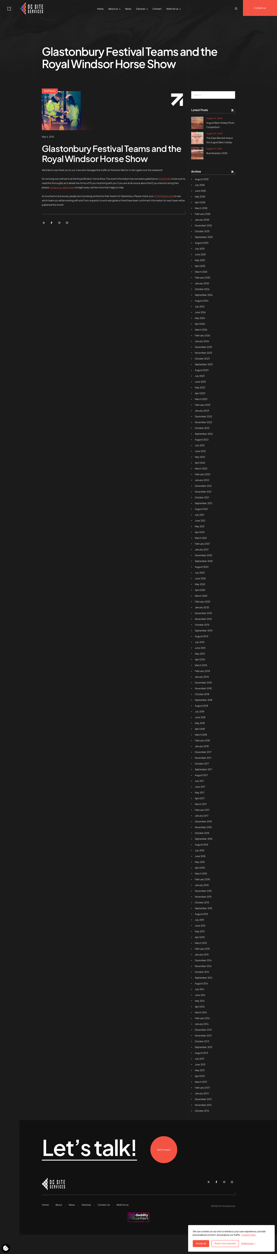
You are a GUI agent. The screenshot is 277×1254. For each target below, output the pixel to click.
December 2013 (203, 1029)
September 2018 (203, 700)
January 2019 (202, 676)
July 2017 (199, 781)
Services (140, 8)
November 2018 (203, 688)
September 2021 (203, 503)
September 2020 (204, 561)
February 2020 (202, 601)
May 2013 (200, 1070)
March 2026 (201, 208)
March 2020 (201, 595)
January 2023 (202, 410)
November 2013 (203, 1035)
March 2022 (201, 468)
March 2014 (201, 1012)
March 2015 (201, 943)
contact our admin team (62, 187)
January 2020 (202, 607)
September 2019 (203, 630)
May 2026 (200, 196)
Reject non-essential (225, 1243)
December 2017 (203, 752)
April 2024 (200, 323)
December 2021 (203, 485)
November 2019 (203, 619)
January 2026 (202, 219)
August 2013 (201, 1053)
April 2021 (200, 532)
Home (100, 8)
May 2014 (200, 1000)
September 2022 (204, 433)
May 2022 (200, 457)
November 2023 (203, 352)
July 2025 (200, 248)
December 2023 (203, 347)
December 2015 (203, 891)
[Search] (232, 95)
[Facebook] (51, 223)
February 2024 (202, 335)
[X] (44, 223)
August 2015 (201, 914)
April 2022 (200, 462)
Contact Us (104, 1204)
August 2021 (201, 509)
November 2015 (203, 896)
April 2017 (200, 798)
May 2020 (200, 584)
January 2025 (202, 283)
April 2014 (200, 1006)
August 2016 (201, 844)
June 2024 (200, 312)
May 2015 (200, 931)
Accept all (201, 1243)
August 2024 (201, 300)
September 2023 (204, 364)
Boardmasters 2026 (216, 153)
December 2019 (203, 613)
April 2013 (200, 1076)
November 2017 (203, 757)
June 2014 (200, 995)
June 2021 (200, 520)
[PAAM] (67, 223)
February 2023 (202, 404)
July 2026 (200, 185)
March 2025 (201, 271)
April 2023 (200, 393)
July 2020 (200, 572)
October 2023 (202, 358)
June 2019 (200, 647)
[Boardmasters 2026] (197, 153)
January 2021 (202, 549)
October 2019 (202, 624)
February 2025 (202, 277)
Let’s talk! (89, 1148)
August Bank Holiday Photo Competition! (220, 125)
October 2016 (202, 833)
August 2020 (201, 566)
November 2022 (203, 422)
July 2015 (199, 919)
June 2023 (200, 381)
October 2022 (202, 428)
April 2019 (200, 659)
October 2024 (202, 289)
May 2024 (200, 318)
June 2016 (200, 856)
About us (113, 8)
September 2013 (203, 1047)
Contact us (260, 8)
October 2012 (202, 1110)
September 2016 (203, 838)
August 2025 (201, 242)
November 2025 (203, 225)
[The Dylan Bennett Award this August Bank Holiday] (197, 138)
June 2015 (200, 925)
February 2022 (202, 474)
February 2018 (202, 740)
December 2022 (203, 416)
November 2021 (203, 491)
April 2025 (200, 266)
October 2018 (202, 694)
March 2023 (201, 399)
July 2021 (199, 514)
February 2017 (202, 810)
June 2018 (200, 717)
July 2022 (200, 445)
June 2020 (200, 578)
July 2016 (199, 850)
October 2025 (202, 231)
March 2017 (201, 804)
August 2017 (201, 775)
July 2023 (200, 376)
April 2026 (200, 202)
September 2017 (203, 769)
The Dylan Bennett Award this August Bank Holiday (219, 140)
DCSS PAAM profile (164, 196)
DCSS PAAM (165, 178)
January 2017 (201, 815)
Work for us (172, 8)
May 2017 (199, 792)
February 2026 (202, 214)
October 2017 (202, 763)
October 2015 (202, 902)
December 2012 (203, 1099)
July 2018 (199, 711)
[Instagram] (59, 223)
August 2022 (201, 439)
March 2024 (201, 329)
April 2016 (200, 867)
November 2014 (203, 966)
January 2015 (202, 954)
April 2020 (200, 590)
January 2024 (202, 341)
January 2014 (202, 1024)
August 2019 (201, 636)
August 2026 (202, 179)
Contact (157, 8)
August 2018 (201, 705)
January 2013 (202, 1093)
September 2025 (204, 237)
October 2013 (202, 1041)
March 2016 (201, 873)
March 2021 (201, 538)
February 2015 (202, 948)
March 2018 (201, 734)
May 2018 (200, 723)
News (128, 8)
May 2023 (200, 387)
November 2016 (203, 827)
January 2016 (202, 885)
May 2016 (200, 862)
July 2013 (199, 1058)
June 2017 (200, 786)
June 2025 (200, 254)
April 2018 (200, 728)
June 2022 (200, 451)
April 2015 (200, 937)
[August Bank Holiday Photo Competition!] (197, 123)
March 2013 (201, 1081)
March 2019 (201, 665)
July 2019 (199, 642)
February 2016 (202, 879)
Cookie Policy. (249, 1234)
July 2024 (200, 306)
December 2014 (203, 960)
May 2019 (200, 653)
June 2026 (200, 190)
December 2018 (203, 682)
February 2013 (202, 1087)
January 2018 (202, 746)
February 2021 (202, 543)
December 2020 (203, 555)
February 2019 (202, 671)
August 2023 (201, 370)
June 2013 (200, 1064)
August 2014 (201, 983)
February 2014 (202, 1018)
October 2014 (202, 972)
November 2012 (203, 1105)
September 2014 (203, 977)
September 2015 (203, 908)
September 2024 (204, 295)
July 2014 (199, 989)
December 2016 (203, 821)
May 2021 (200, 526)
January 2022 (202, 480)
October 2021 (202, 497)
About (58, 1204)
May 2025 (200, 260)
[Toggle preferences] (5, 1248)
